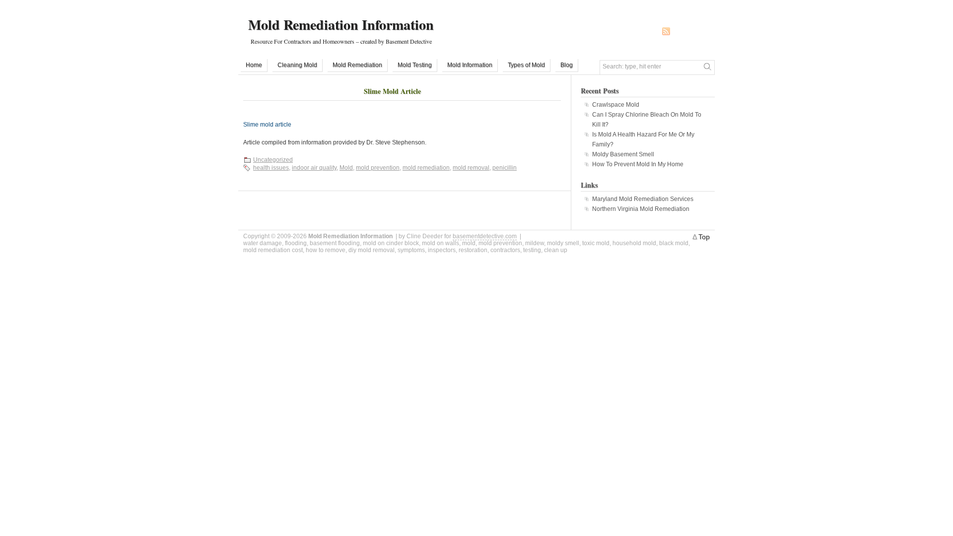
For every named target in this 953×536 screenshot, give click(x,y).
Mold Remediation (357, 65)
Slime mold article (267, 124)
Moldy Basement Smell (623, 154)
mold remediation (426, 167)
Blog (566, 65)
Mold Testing (415, 65)
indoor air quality (314, 167)
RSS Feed (666, 31)
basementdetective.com (485, 236)
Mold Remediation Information (341, 24)
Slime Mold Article (392, 91)
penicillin (504, 167)
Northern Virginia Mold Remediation (640, 208)
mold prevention (378, 167)
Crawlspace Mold (615, 104)
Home (254, 65)
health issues (271, 167)
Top (704, 237)
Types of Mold (526, 65)
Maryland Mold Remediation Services (642, 199)
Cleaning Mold (297, 65)
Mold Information (469, 65)
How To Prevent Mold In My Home (637, 164)
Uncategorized (273, 159)
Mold (346, 167)
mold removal (471, 167)
